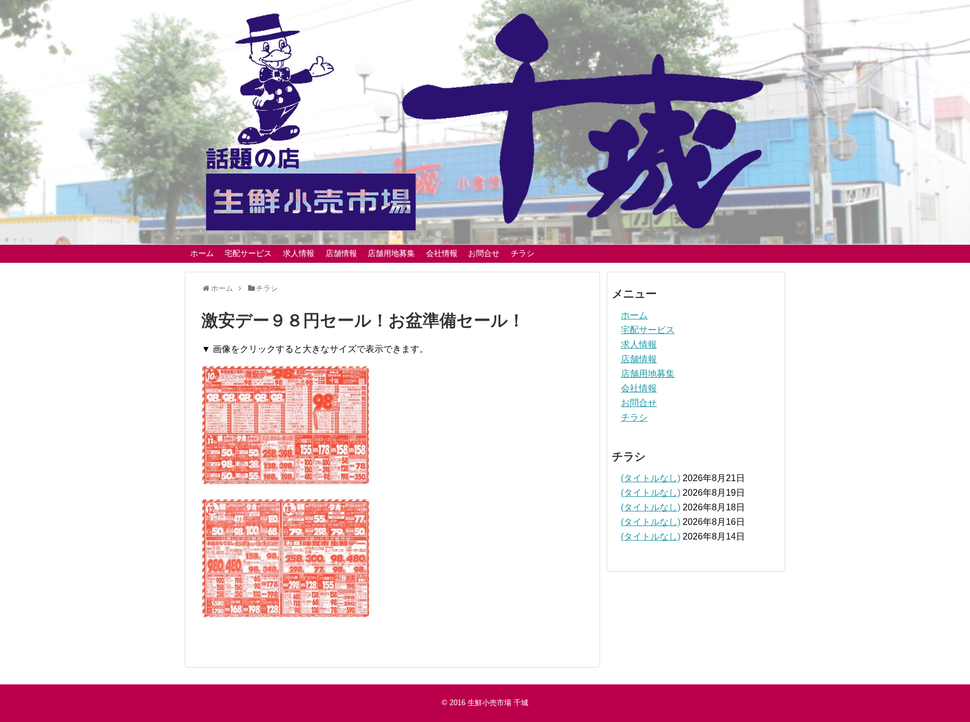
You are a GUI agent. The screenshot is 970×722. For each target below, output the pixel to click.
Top (943, 695)
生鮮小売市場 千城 (498, 702)
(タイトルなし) (650, 478)
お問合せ (484, 253)
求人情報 (298, 253)
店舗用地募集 (391, 253)
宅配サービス (248, 253)
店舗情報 (341, 253)
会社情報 (441, 253)
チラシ (522, 253)
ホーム (202, 253)
